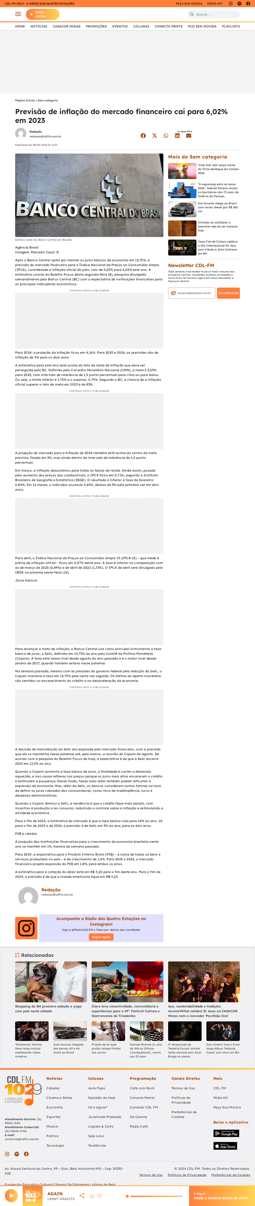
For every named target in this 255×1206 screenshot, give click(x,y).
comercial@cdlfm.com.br (22, 1139)
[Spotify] (239, 4)
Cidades (53, 1088)
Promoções (96, 26)
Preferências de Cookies (184, 1114)
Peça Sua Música (227, 1107)
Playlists (231, 26)
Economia (54, 1107)
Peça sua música (189, 3)
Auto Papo (96, 1088)
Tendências (97, 1145)
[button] (143, 135)
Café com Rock (142, 1088)
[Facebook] (248, 4)
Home (20, 26)
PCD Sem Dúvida (202, 26)
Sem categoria (48, 100)
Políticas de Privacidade (181, 1100)
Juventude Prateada (104, 1117)
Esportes (53, 1117)
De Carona (138, 1117)
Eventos (120, 26)
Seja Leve (96, 1136)
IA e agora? (97, 1107)
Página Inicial (25, 100)
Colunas (141, 26)
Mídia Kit (214, 3)
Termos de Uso (183, 1088)
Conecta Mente (169, 26)
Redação (35, 131)
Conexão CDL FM (144, 1107)
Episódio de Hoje (101, 1098)
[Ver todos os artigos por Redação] (20, 134)
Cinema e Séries (59, 1098)
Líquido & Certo (101, 1126)
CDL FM (219, 1088)
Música (52, 1126)
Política (52, 1136)
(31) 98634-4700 (16, 1131)
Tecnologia (55, 1145)
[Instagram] (231, 4)
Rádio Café (139, 1126)
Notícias (38, 26)
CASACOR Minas (66, 26)
